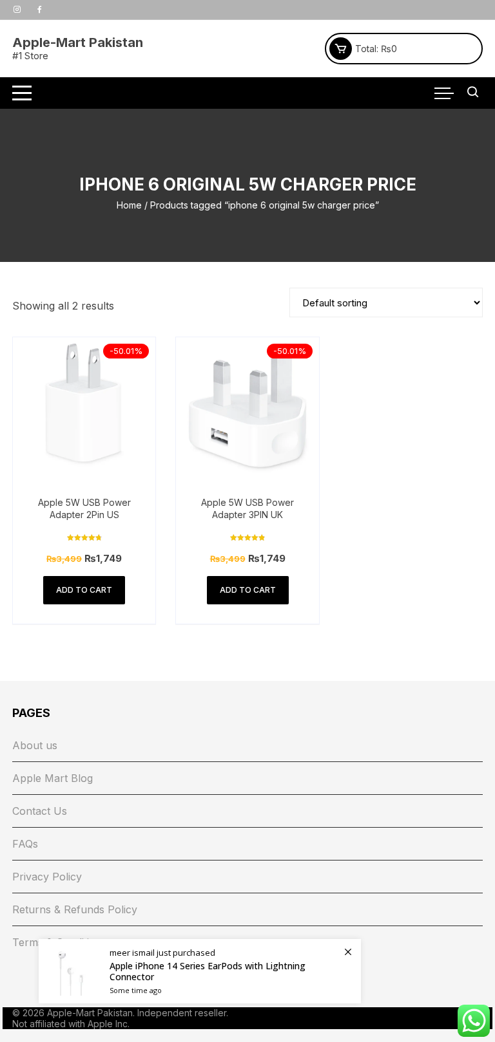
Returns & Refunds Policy (74, 909)
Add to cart (84, 590)
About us (34, 745)
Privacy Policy (47, 876)
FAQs (25, 843)
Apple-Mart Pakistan (77, 42)
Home (129, 205)
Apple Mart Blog (52, 778)
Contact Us (39, 811)
